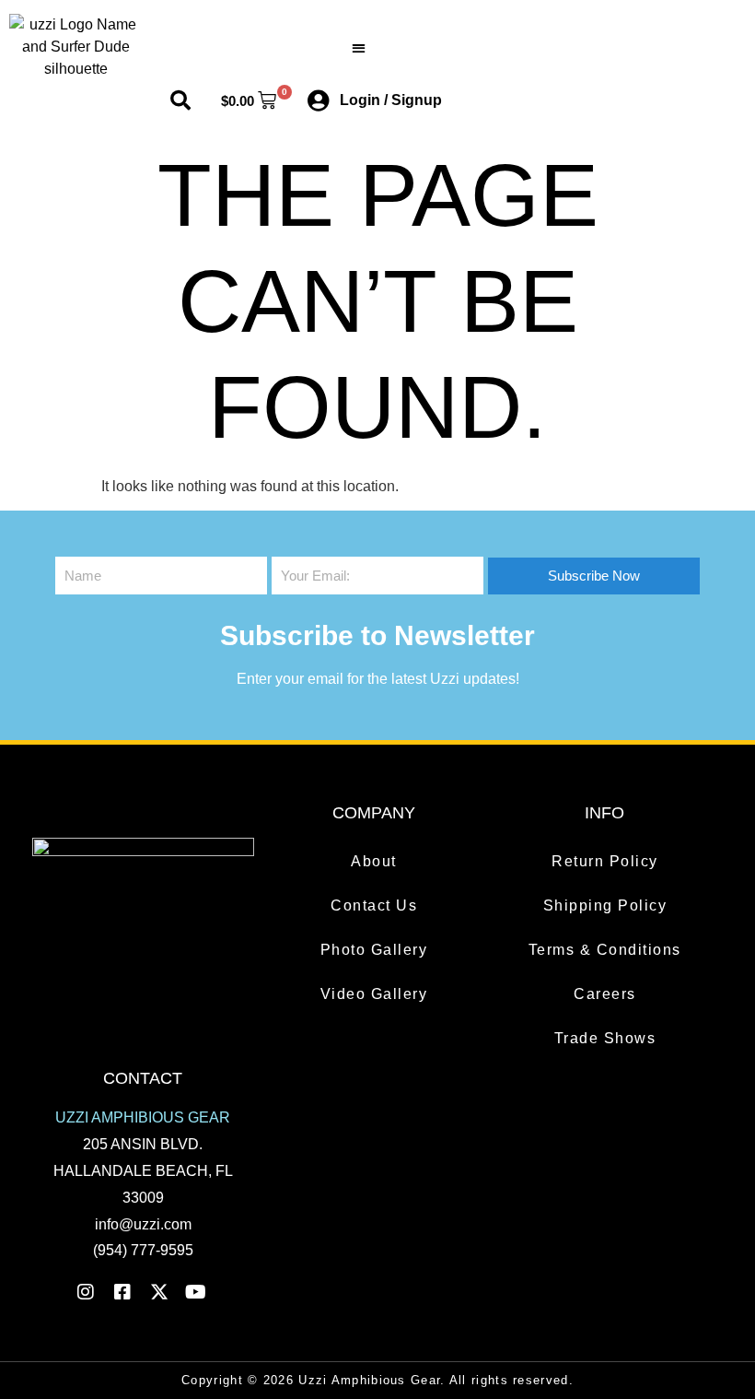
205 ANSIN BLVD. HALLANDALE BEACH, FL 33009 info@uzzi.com (143, 1170)
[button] (358, 47)
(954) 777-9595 (143, 1250)
